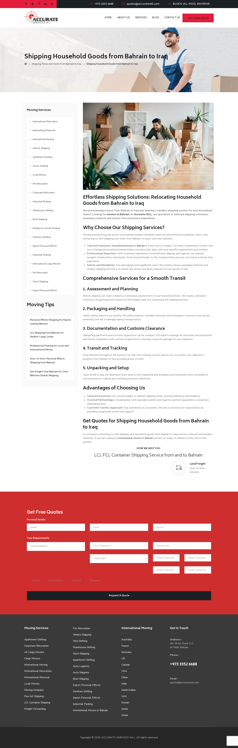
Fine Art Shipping (34, 696)
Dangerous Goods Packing (46, 228)
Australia (126, 639)
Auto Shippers (81, 672)
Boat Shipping (40, 219)
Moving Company (34, 690)
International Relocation (45, 121)
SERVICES (141, 18)
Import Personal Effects (45, 246)
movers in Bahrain (118, 214)
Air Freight (106, 464)
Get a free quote (198, 18)
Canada (125, 665)
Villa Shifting (80, 641)
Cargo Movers (32, 658)
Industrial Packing (42, 201)
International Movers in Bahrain (90, 710)
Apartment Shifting (42, 157)
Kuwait (125, 702)
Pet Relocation (40, 183)
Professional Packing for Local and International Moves (49, 347)
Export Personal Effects (45, 290)
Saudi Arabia (128, 690)
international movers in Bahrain (135, 438)
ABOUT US (123, 18)
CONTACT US (172, 18)
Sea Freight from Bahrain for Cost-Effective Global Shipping (49, 373)
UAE (124, 696)
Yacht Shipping (40, 281)
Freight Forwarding (35, 709)
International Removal (44, 130)
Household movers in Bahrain (128, 246)
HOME (108, 18)
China (124, 677)
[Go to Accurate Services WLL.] (25, 64)
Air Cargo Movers (34, 652)
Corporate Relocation (44, 192)
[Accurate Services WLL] (41, 17)
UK (123, 658)
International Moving (43, 139)
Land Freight (197, 464)
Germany (126, 652)
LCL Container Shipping (37, 702)
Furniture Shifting (42, 237)
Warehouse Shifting (43, 210)
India (124, 683)
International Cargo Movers (47, 263)
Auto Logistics (81, 666)
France (125, 646)
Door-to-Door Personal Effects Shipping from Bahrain (47, 360)
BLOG (155, 18)
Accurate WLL (143, 214)
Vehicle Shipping (41, 148)
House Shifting (40, 165)
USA (124, 671)
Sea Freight (152, 464)
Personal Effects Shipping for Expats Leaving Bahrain (50, 321)
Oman (124, 715)
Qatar (124, 709)
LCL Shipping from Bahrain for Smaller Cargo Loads (47, 334)
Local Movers (39, 174)
